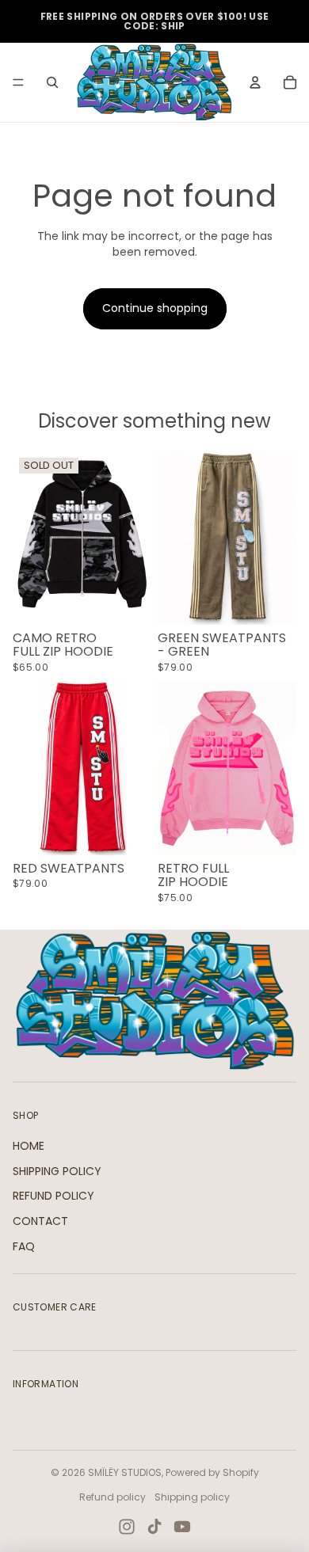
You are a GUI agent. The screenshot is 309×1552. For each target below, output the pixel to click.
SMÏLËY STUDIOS (125, 1472)
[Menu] (18, 82)
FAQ (24, 1246)
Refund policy (112, 1497)
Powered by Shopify (212, 1472)
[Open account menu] (255, 82)
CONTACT (40, 1221)
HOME (28, 1146)
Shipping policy (192, 1497)
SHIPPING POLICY (57, 1171)
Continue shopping (155, 308)
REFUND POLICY (53, 1196)
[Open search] (52, 82)
